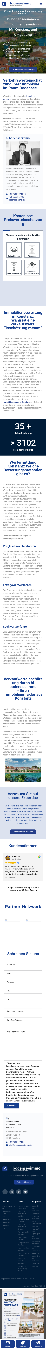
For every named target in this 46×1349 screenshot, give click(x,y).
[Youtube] (25, 1191)
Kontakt (7, 1346)
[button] (41, 4)
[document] (23, 1319)
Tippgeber (23, 1346)
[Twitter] (18, 1191)
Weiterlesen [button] (10, 878)
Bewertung (38, 1346)
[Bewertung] (38, 1343)
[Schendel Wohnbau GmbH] (12, 926)
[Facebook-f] (5, 1191)
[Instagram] (11, 1191)
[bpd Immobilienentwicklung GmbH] (33, 926)
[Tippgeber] (23, 1343)
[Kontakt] (8, 1343)
